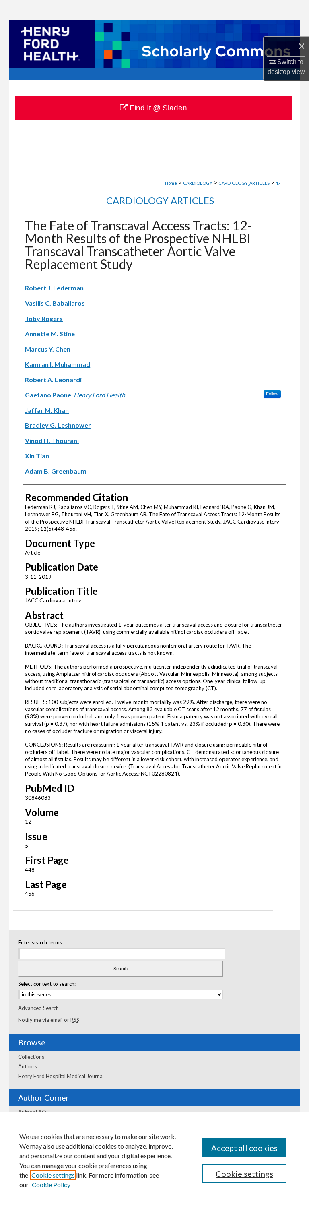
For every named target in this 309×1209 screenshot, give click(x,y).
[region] (154, 1160)
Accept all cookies (244, 1148)
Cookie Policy (51, 1184)
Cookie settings (53, 1175)
